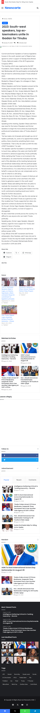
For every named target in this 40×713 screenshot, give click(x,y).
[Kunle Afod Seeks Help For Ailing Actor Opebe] (7, 528)
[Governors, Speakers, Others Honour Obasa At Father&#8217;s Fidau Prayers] (27, 281)
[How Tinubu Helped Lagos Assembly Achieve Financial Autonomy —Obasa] (9, 309)
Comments (32, 480)
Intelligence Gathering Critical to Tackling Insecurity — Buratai (10, 357)
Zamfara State (24, 684)
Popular (6, 480)
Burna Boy (17, 674)
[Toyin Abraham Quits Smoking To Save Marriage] (20, 660)
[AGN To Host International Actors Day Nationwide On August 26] (29, 348)
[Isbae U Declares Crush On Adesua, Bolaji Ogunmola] (33, 660)
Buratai (10, 674)
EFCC (15, 677)
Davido (34, 674)
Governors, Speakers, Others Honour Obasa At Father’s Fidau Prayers (27, 289)
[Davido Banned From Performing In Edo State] (7, 660)
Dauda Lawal (26, 674)
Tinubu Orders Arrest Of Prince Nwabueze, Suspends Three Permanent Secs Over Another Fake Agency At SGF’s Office (10, 382)
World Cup (14, 684)
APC (4, 674)
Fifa (30, 677)
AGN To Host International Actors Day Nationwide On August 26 (28, 358)
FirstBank (5, 681)
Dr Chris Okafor (7, 677)
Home (5, 19)
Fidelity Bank (23, 677)
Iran (11, 681)
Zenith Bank (33, 684)
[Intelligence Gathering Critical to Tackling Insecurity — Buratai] (10, 348)
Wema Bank (6, 684)
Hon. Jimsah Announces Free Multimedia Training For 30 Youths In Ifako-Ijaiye (29, 380)
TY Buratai (30, 681)
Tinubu (23, 681)
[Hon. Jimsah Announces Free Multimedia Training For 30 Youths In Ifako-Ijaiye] (29, 371)
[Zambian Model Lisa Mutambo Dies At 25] (33, 652)
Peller (16, 681)
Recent (19, 480)
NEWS (10, 19)
